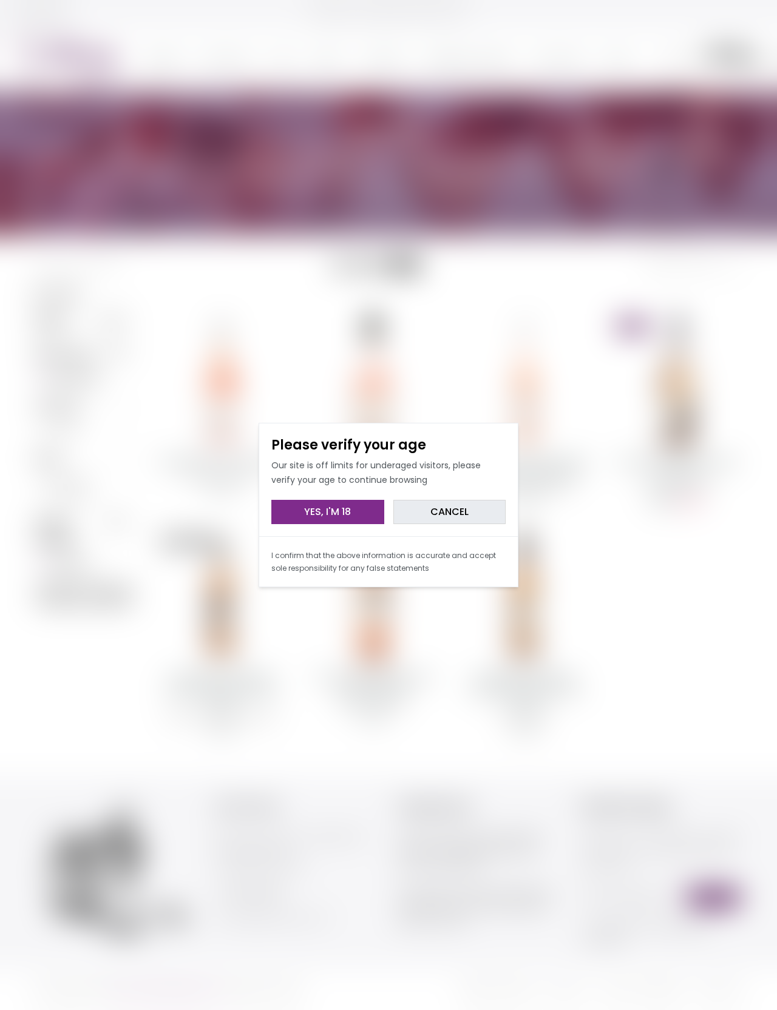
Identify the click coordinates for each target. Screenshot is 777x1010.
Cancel (449, 512)
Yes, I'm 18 (327, 512)
